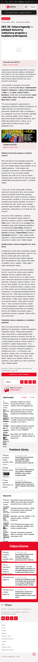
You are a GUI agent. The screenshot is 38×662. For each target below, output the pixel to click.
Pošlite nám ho (15, 389)
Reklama (3, 633)
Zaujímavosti (6, 18)
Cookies (3, 641)
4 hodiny (24, 397)
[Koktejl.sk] (11, 7)
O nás (3, 628)
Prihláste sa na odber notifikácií (19, 374)
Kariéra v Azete (6, 636)
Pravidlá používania (7, 639)
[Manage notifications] (34, 654)
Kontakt (3, 630)
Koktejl (3, 625)
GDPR (3, 644)
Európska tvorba (6, 647)
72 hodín (32, 397)
